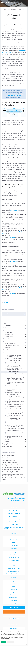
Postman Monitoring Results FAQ (10, 472)
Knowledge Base (14, 600)
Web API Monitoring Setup (12, 394)
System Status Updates (14, 560)
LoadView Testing (14, 628)
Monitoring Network (14, 594)
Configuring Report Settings (8, 460)
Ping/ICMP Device (14, 210)
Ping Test (14, 542)
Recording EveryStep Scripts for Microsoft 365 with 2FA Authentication (13, 475)
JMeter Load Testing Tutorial (14, 568)
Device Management (9, 334)
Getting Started (8, 330)
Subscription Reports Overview (9, 462)
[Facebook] (10, 618)
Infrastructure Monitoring (14, 521)
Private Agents (8, 338)
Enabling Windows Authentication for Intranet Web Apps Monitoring (14, 369)
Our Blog (14, 603)
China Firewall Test (14, 539)
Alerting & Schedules (9, 336)
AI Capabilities (8, 325)
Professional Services (14, 557)
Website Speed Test (14, 537)
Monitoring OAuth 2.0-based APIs (14, 406)
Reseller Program (14, 554)
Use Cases (6, 302)
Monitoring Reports (9, 341)
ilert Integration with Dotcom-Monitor (11, 469)
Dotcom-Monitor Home (14, 510)
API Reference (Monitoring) (10, 343)
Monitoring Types (8, 332)
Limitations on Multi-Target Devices (14, 430)
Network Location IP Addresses (11, 327)
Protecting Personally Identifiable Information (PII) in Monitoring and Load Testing (15, 398)
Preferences (10, 642)
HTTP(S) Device (14, 261)
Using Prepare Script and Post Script (14, 392)
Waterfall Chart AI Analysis (8, 458)
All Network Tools (14, 545)
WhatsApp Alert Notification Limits (10, 465)
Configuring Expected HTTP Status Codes (15, 428)
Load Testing (5, 321)
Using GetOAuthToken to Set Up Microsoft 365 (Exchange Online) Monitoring (15, 366)
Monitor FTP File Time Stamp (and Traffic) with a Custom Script (15, 422)
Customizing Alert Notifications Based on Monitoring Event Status (15, 433)
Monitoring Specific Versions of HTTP (14, 360)
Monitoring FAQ (8, 439)
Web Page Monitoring (14, 516)
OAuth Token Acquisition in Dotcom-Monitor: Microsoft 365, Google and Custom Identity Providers (14, 355)
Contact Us (14, 586)
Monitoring (4, 323)
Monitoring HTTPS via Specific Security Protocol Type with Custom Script (15, 413)
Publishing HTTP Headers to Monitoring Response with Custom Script (15, 426)
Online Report (11, 237)
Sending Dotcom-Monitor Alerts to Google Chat (13, 467)
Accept (3, 642)
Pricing (14, 583)
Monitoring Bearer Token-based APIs (14, 362)
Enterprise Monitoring (14, 597)
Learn (14, 565)
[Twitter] (13, 618)
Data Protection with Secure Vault (12, 345)
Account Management (7, 446)
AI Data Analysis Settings (8, 455)
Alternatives (14, 563)
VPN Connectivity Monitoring (13, 371)
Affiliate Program (14, 552)
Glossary (7, 441)
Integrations (7, 347)
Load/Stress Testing (14, 524)
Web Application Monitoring (14, 519)
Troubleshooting (8, 349)
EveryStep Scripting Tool (8, 444)
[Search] (24, 314)
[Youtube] (18, 618)
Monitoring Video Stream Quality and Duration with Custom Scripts (14, 419)
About (14, 581)
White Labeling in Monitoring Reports (14, 358)
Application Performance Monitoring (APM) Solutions (13, 528)
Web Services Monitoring (14, 513)
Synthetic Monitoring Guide (14, 571)
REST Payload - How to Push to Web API (15, 404)
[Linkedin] (15, 618)
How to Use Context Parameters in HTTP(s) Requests (14, 390)
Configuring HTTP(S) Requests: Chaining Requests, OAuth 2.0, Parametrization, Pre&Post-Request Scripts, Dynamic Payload (15, 379)
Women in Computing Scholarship (14, 573)
